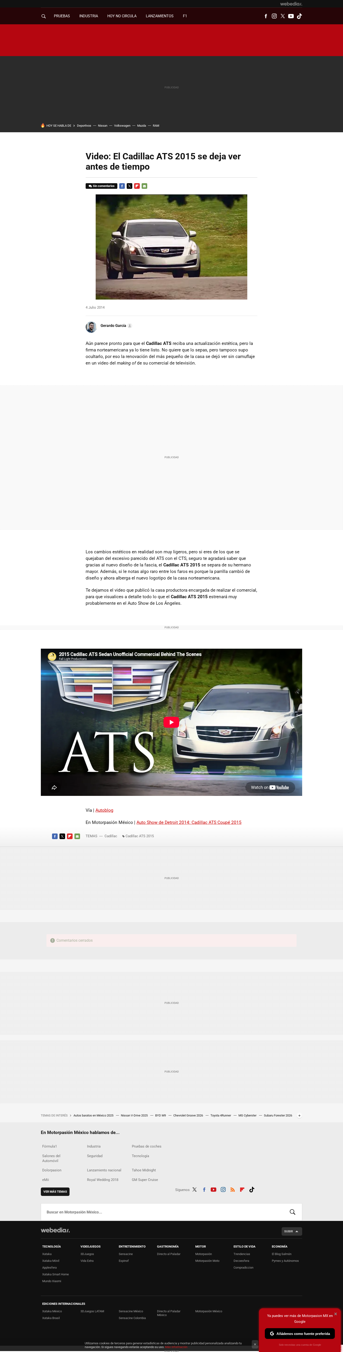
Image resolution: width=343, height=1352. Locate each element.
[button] (115, 326)
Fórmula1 (49, 1146)
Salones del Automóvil (51, 1158)
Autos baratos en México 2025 (94, 1115)
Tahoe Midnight (144, 1170)
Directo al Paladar (168, 1254)
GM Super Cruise (145, 1180)
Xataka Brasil (51, 1318)
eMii (45, 1180)
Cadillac (111, 836)
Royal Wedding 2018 (102, 1180)
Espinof (124, 1261)
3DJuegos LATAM (92, 1311)
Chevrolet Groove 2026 (188, 1115)
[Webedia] (291, 4)
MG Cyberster (247, 1115)
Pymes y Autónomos (285, 1261)
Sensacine (126, 1254)
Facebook (266, 16)
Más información (176, 1347)
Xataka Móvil (50, 1261)
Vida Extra (87, 1261)
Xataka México (52, 1311)
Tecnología (140, 1156)
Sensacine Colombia (132, 1318)
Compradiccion (243, 1267)
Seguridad (94, 1156)
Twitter (282, 16)
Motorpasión (203, 1254)
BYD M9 (161, 1115)
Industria (88, 16)
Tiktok (299, 16)
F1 (185, 16)
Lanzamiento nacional (104, 1170)
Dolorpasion (51, 1170)
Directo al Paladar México (168, 1313)
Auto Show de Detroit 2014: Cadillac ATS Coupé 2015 (189, 822)
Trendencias (242, 1254)
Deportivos (84, 125)
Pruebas (62, 16)
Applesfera (49, 1267)
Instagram (274, 16)
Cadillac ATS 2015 (140, 836)
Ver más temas (55, 1191)
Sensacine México (131, 1311)
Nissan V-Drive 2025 (134, 1115)
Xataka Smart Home (55, 1274)
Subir (288, 1231)
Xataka (47, 1254)
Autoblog (104, 810)
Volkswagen (122, 125)
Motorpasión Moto (207, 1261)
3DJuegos (87, 1254)
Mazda (141, 125)
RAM (156, 125)
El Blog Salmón (281, 1254)
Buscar (292, 1212)
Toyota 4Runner (221, 1115)
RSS (232, 1189)
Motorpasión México (208, 1311)
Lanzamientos (160, 16)
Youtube (291, 16)
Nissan (102, 125)
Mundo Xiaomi (51, 1281)
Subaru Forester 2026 (278, 1115)
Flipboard (137, 186)
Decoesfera (241, 1261)
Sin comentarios (104, 186)
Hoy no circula (121, 16)
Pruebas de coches (146, 1146)
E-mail (144, 186)
